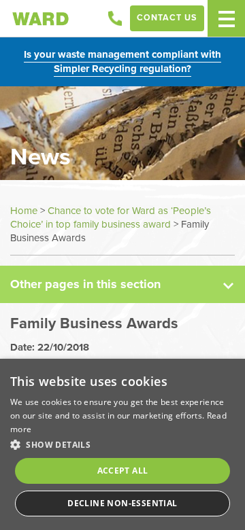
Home (23, 210)
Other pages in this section (85, 284)
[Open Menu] (226, 18)
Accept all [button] (122, 470)
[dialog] (122, 444)
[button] (122, 444)
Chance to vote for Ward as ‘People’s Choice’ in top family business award (110, 217)
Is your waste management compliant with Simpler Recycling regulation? (122, 61)
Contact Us (167, 18)
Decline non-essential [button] (122, 503)
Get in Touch (115, 18)
